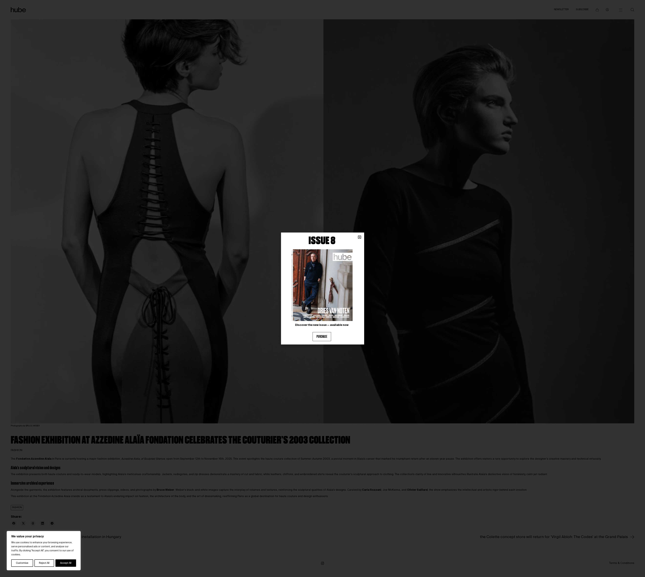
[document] (322, 288)
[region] (44, 550)
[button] (359, 237)
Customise (22, 563)
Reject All (44, 563)
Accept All (65, 563)
